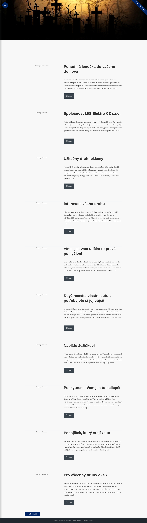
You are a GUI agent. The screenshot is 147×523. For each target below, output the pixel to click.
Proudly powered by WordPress (63, 520)
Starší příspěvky (33, 514)
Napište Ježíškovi (79, 346)
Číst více (69, 96)
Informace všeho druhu (84, 204)
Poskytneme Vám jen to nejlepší (92, 388)
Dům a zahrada (45, 66)
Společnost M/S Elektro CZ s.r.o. (92, 113)
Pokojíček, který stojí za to (87, 433)
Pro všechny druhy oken (85, 475)
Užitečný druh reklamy (83, 159)
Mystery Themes (88, 520)
